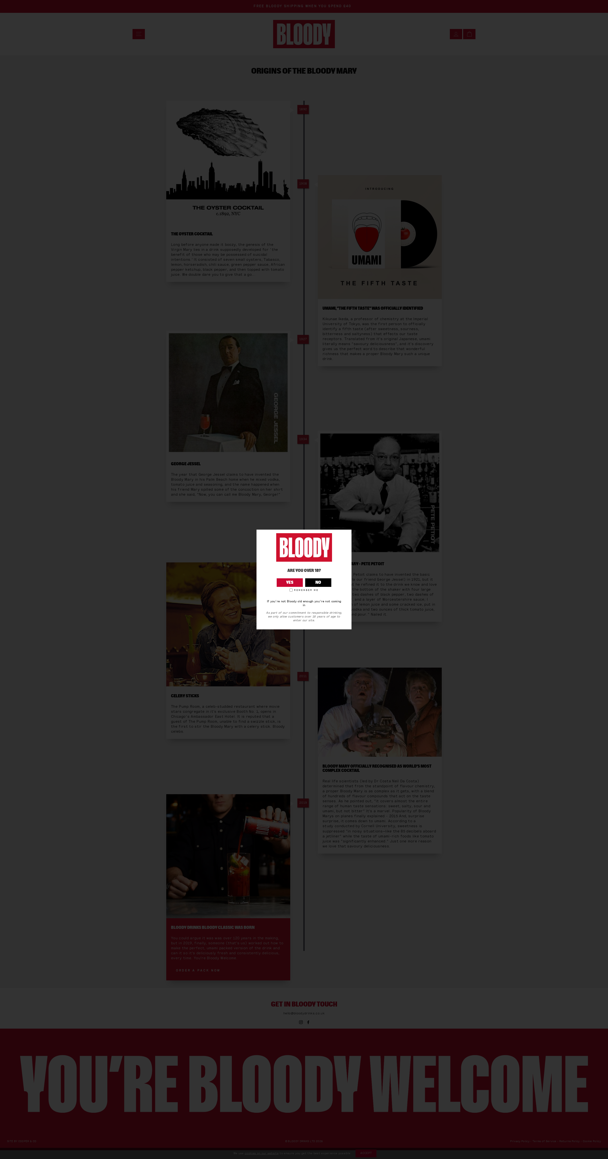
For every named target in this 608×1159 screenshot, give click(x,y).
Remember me (306, 590)
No (318, 582)
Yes (289, 582)
